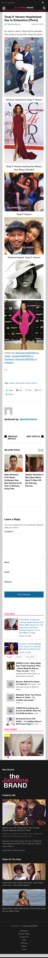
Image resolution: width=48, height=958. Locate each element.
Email (6, 572)
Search (24, 946)
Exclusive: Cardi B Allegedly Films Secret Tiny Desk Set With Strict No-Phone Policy (30, 646)
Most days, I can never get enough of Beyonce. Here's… (28, 685)
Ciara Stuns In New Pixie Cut (13, 850)
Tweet (10, 390)
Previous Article (12, 437)
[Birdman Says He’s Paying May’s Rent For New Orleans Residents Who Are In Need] (24, 812)
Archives (24, 943)
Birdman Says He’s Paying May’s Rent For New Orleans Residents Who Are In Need (20, 829)
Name (6, 562)
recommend (20, 383)
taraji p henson (31, 383)
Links (24, 949)
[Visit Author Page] (8, 411)
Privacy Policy (24, 933)
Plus (29, 390)
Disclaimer (24, 930)
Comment (9, 531)
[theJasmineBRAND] (24, 8)
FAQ (24, 940)
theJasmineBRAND (30, 926)
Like (20, 390)
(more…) (28, 699)
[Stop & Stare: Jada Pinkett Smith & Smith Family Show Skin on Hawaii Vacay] (24, 897)
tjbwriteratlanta (13, 24)
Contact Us (24, 937)
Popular (9, 656)
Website (8, 581)
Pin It (39, 390)
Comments (30, 656)
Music (7, 735)
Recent (19, 656)
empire (11, 383)
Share (10, 394)
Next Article (33, 436)
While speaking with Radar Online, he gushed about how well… (28, 669)
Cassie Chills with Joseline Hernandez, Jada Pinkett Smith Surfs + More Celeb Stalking (22, 884)
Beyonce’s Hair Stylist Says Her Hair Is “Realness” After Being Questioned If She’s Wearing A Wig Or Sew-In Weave (22, 843)
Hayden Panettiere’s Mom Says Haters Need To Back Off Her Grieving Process (34, 480)
